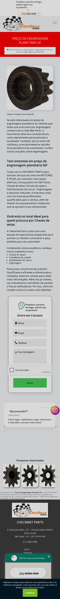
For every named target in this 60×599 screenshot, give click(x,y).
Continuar (30, 593)
